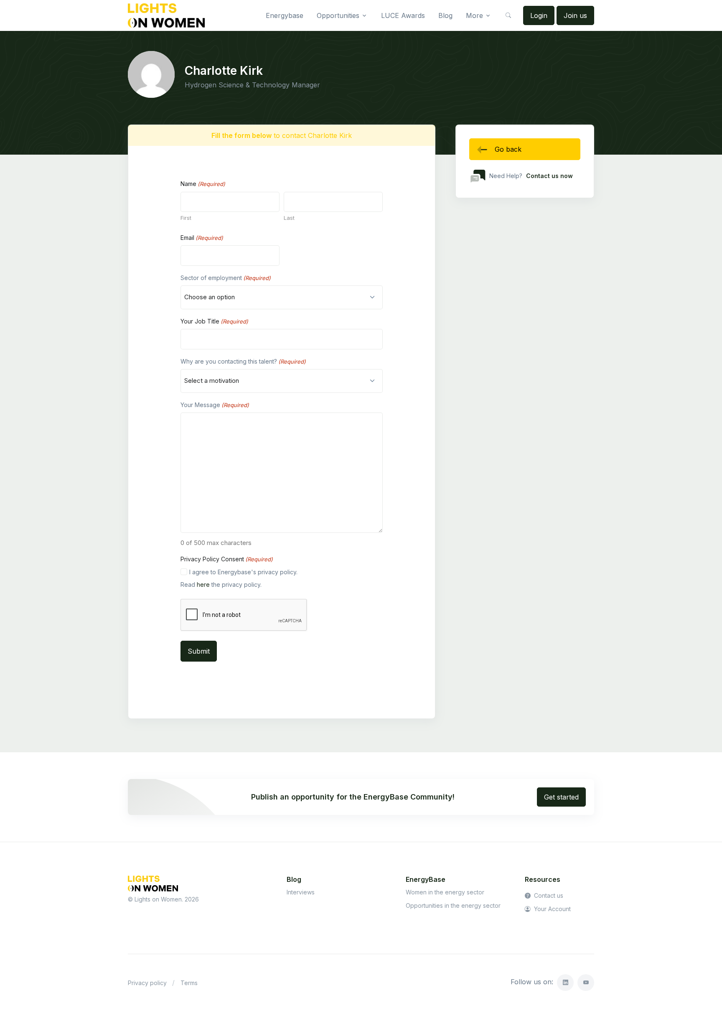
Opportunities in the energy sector (453, 905)
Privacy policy (147, 982)
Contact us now (549, 175)
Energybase (284, 15)
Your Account (551, 908)
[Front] (166, 15)
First (185, 217)
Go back (508, 149)
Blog (445, 15)
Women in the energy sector (445, 892)
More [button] (474, 15)
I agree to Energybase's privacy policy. (243, 572)
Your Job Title (214, 321)
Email (201, 237)
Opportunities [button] (338, 15)
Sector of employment (225, 277)
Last (289, 217)
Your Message (214, 404)
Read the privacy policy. (221, 584)
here (203, 584)
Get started (561, 797)
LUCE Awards (403, 15)
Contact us (547, 895)
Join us (575, 15)
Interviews (301, 892)
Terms (189, 982)
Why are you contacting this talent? (243, 361)
